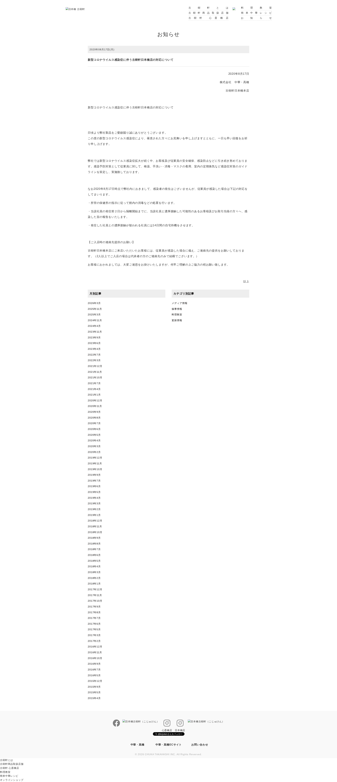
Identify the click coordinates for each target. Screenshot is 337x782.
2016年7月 (94, 669)
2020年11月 (95, 406)
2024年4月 (94, 326)
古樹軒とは (209, 7)
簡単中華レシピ (256, 12)
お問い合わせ (199, 744)
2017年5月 (94, 629)
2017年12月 (95, 589)
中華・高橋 (137, 744)
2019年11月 (95, 463)
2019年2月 (94, 509)
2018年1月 (94, 583)
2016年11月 (95, 652)
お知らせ (256, 17)
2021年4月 (94, 389)
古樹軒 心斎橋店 (209, 17)
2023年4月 (94, 348)
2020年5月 (94, 434)
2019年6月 (94, 486)
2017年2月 (94, 641)
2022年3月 (94, 360)
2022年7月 (94, 354)
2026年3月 (94, 303)
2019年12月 (95, 457)
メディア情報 (179, 303)
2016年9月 (94, 663)
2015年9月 (94, 686)
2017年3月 (94, 635)
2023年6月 (94, 343)
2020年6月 (94, 429)
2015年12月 (95, 681)
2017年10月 (95, 600)
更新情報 (177, 320)
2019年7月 (94, 480)
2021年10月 (95, 377)
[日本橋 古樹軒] (75, 9)
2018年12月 (95, 520)
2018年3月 (94, 572)
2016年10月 (95, 658)
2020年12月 (95, 400)
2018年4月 (94, 566)
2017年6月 (94, 623)
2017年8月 (94, 612)
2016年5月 (94, 675)
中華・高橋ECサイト (169, 744)
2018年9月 (94, 537)
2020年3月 (94, 446)
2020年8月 (94, 417)
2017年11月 (95, 595)
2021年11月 (95, 371)
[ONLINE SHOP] (234, 7)
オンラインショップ (12, 779)
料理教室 (256, 7)
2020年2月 (94, 452)
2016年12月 (95, 646)
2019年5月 (94, 492)
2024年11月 (95, 320)
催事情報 (177, 309)
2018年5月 (94, 560)
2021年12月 (95, 366)
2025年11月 (95, 309)
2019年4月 (94, 497)
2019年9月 (94, 474)
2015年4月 (94, 698)
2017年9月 (94, 606)
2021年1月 (94, 394)
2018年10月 (95, 532)
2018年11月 (95, 526)
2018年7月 (94, 549)
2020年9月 (94, 411)
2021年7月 (94, 383)
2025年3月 (94, 314)
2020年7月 (94, 423)
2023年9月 (94, 337)
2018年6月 (94, 555)
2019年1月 (94, 515)
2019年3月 (94, 503)
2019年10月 (95, 469)
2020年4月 (94, 440)
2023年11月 (95, 331)
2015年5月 (94, 692)
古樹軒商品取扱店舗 (209, 12)
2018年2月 (94, 578)
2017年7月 (94, 618)
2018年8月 (94, 543)
